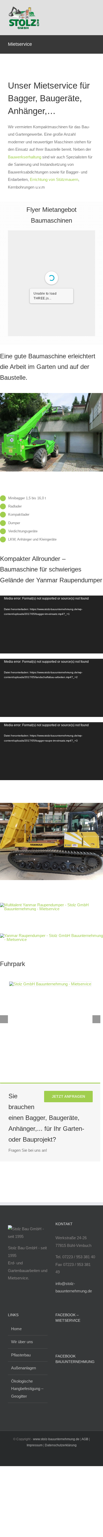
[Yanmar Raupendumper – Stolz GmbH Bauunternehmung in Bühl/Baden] (51, 935)
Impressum (35, 1445)
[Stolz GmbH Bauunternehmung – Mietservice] (50, 984)
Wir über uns (22, 1341)
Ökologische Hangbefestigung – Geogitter (27, 1388)
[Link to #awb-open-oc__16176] (91, 17)
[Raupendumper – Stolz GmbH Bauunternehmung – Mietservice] (51, 805)
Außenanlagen (23, 1368)
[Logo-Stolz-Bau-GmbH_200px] (24, 7)
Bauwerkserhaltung (24, 157)
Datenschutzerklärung (61, 1445)
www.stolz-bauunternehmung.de (56, 1439)
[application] (51, 624)
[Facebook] (57, 1334)
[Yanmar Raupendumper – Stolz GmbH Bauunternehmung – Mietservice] (51, 905)
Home (16, 1328)
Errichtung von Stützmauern (54, 179)
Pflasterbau (21, 1355)
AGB (85, 1439)
